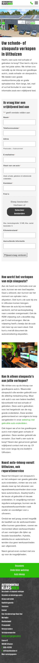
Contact (4, 610)
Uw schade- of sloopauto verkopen (13, 592)
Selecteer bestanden (19, 211)
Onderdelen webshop (19, 570)
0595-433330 (7, 647)
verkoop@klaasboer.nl (9, 651)
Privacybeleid (6, 625)
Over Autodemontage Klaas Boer (12, 614)
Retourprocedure (7, 629)
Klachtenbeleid (6, 621)
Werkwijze (5, 618)
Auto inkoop (19, 574)
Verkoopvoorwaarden (8, 633)
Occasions (19, 566)
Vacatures (5, 606)
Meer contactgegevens (9, 654)
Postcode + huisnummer (13, 148)
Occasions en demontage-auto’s (12, 595)
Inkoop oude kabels (8, 599)
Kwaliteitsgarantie (7, 603)
